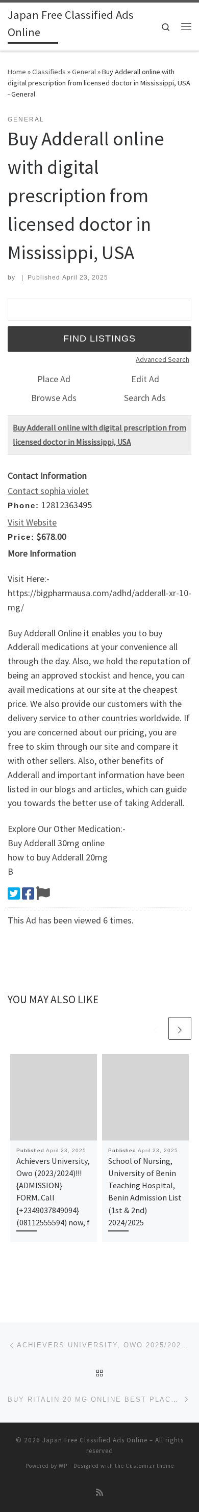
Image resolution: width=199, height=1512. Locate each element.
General (84, 71)
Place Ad (53, 379)
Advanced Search (162, 359)
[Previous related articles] (155, 1028)
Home (17, 71)
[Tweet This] (14, 893)
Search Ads (145, 398)
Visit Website (32, 522)
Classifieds (49, 71)
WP (63, 1465)
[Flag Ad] (43, 893)
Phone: (23, 505)
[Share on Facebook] (28, 893)
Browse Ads (54, 398)
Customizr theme (150, 1465)
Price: (21, 537)
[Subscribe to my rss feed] (99, 1492)
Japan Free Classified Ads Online (94, 1440)
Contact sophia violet (48, 491)
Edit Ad (145, 379)
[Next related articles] (179, 1028)
